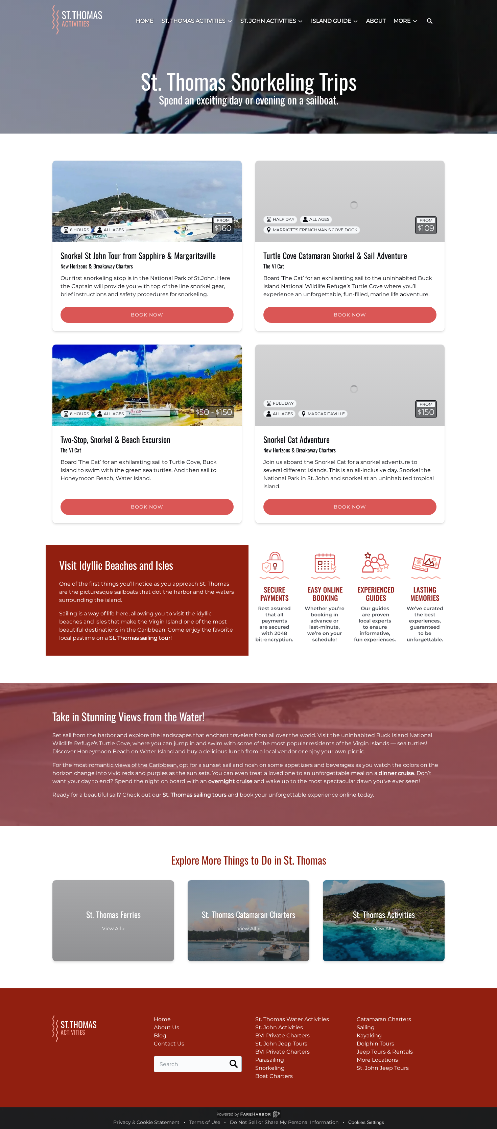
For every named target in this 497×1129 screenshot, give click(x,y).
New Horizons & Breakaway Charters (97, 266)
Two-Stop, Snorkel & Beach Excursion (115, 439)
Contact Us (169, 1043)
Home (144, 21)
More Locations (377, 1060)
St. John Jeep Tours (281, 1043)
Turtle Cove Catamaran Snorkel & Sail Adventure (335, 255)
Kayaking (369, 1035)
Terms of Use (204, 1122)
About (376, 21)
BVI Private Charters (282, 1035)
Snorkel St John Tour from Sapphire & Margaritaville (138, 255)
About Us (166, 1027)
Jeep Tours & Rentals (385, 1052)
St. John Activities (279, 1027)
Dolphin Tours (375, 1043)
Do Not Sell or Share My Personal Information (284, 1122)
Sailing (366, 1027)
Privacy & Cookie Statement (146, 1122)
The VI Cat (273, 266)
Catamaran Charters (384, 1019)
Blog (160, 1035)
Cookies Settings (366, 1122)
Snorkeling (270, 1068)
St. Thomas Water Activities (292, 1019)
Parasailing (269, 1060)
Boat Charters (274, 1076)
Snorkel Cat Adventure (296, 439)
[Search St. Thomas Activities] (430, 21)
